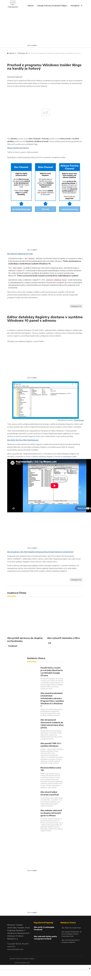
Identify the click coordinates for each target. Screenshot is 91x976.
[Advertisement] (45, 28)
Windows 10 (23, 53)
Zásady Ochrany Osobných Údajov (52, 6)
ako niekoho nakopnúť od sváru (20, 254)
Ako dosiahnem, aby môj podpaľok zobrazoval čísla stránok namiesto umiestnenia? (40, 552)
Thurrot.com (79, 420)
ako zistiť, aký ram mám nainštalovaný (23, 440)
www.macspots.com (15, 949)
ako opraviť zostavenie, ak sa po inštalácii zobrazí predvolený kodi (71, 934)
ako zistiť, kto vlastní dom (71, 928)
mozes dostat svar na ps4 (18, 148)
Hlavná (31, 6)
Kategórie (75, 6)
